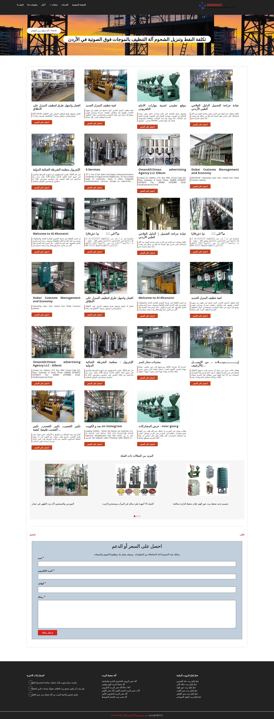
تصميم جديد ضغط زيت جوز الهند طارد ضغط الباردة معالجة (59, 503)
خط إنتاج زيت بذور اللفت (187, 690)
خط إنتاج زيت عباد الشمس (188, 681)
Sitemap (115, 715)
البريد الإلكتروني (46, 570)
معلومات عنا (32, 4)
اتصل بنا (20, 4)
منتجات (55, 4)
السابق (32, 534)
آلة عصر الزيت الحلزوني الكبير (114, 693)
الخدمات (64, 4)
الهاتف (42, 583)
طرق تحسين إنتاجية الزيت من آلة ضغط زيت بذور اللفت (54, 694)
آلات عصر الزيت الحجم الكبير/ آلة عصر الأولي (121, 690)
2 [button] (137, 516)
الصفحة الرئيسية (79, 4)
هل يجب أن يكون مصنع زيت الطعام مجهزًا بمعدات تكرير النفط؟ (57, 688)
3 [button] (139, 516)
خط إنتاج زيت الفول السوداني (189, 696)
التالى (242, 534)
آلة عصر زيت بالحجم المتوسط (114, 696)
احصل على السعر (41, 122)
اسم (41, 558)
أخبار (43, 4)
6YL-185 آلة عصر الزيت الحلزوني (116, 687)
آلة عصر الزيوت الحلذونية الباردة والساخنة (119, 681)
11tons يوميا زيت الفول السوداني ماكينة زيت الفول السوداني (202, 503)
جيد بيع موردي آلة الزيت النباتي (134, 715)
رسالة (42, 597)
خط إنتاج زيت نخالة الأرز (187, 684)
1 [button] (134, 516)
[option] (207, 484)
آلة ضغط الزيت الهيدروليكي (113, 684)
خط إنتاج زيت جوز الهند (186, 687)
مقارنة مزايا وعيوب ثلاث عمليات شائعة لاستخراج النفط (54, 682)
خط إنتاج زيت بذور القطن (187, 693)
